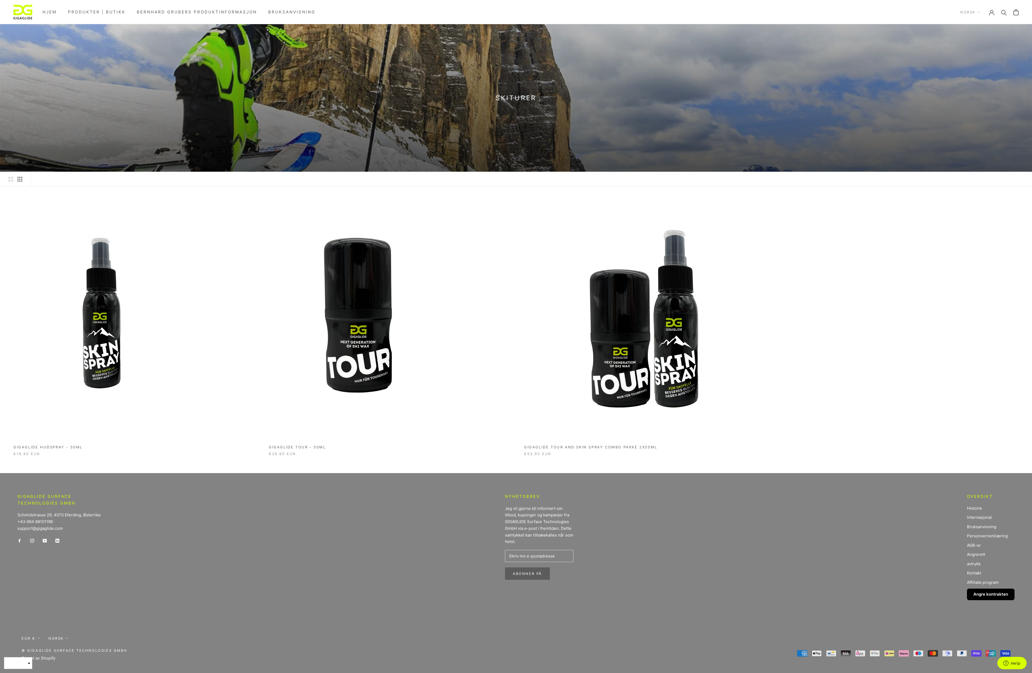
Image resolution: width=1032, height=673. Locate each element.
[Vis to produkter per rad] (10, 179)
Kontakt (974, 572)
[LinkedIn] (57, 540)
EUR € (28, 638)
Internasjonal (979, 517)
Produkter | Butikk (97, 12)
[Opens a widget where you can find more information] (1012, 663)
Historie (974, 508)
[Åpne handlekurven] (1016, 12)
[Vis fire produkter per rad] (19, 179)
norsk (968, 12)
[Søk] (1004, 12)
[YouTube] (45, 540)
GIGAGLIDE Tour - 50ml (297, 447)
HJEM (49, 12)
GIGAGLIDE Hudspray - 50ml (48, 447)
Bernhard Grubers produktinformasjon (197, 12)
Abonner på (527, 573)
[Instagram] (32, 540)
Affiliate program (983, 582)
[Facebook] (19, 540)
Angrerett (976, 554)
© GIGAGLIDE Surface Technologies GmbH (74, 650)
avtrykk (974, 563)
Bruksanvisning (291, 12)
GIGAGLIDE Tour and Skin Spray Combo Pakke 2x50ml (590, 447)
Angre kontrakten (990, 594)
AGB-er (974, 545)
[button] (18, 663)
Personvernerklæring (987, 535)
